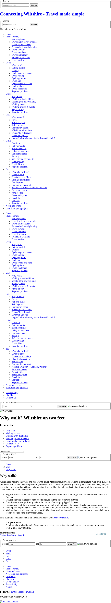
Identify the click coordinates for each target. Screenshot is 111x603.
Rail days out (18, 125)
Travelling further (19, 55)
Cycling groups (19, 78)
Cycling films (18, 86)
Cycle (8, 62)
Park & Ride (17, 193)
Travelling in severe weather (24, 42)
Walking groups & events (23, 107)
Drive (8, 140)
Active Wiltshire (60, 517)
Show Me (62, 406)
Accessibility (11, 392)
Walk (8, 94)
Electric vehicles (19, 148)
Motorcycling (18, 161)
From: (5, 457)
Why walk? (17, 96)
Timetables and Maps (21, 177)
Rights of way (18, 109)
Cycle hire (16, 81)
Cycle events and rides (22, 83)
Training (15, 70)
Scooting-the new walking (24, 101)
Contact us (10, 576)
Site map (10, 579)
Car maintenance (19, 153)
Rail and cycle (18, 122)
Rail (8, 114)
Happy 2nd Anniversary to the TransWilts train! (33, 138)
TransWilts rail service (22, 133)
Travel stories (18, 60)
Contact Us (11, 397)
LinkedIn (21, 535)
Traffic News (18, 164)
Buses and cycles (19, 195)
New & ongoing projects (17, 208)
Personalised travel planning (24, 47)
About (9, 587)
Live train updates (20, 135)
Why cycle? (17, 65)
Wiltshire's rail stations (22, 130)
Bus (7, 169)
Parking (15, 156)
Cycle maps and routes (22, 73)
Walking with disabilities (23, 99)
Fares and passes (19, 190)
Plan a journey (12, 36)
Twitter (3, 535)
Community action (20, 127)
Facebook (12, 535)
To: (37, 457)
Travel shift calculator (21, 44)
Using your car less (20, 151)
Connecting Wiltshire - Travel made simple (42, 13)
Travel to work (18, 49)
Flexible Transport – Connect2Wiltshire (29, 187)
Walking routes (18, 104)
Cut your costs (18, 146)
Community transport (21, 185)
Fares (14, 120)
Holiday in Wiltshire (21, 57)
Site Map (10, 395)
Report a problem (19, 91)
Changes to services (21, 180)
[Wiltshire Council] (9, 601)
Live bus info (18, 174)
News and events (13, 206)
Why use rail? (18, 117)
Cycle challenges (19, 88)
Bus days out (17, 182)
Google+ (31, 592)
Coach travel (17, 198)
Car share (16, 143)
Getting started (18, 68)
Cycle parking (18, 75)
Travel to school (19, 52)
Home (8, 34)
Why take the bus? (20, 172)
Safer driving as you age (23, 159)
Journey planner (19, 39)
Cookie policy (12, 581)
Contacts (16, 200)
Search (34, 5)
